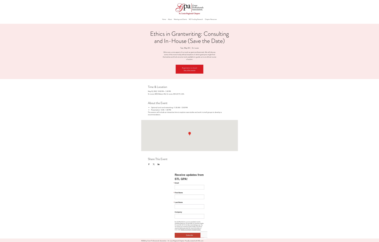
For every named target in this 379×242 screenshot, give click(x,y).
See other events (189, 70)
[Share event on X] (154, 164)
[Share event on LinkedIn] (158, 164)
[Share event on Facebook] (149, 164)
